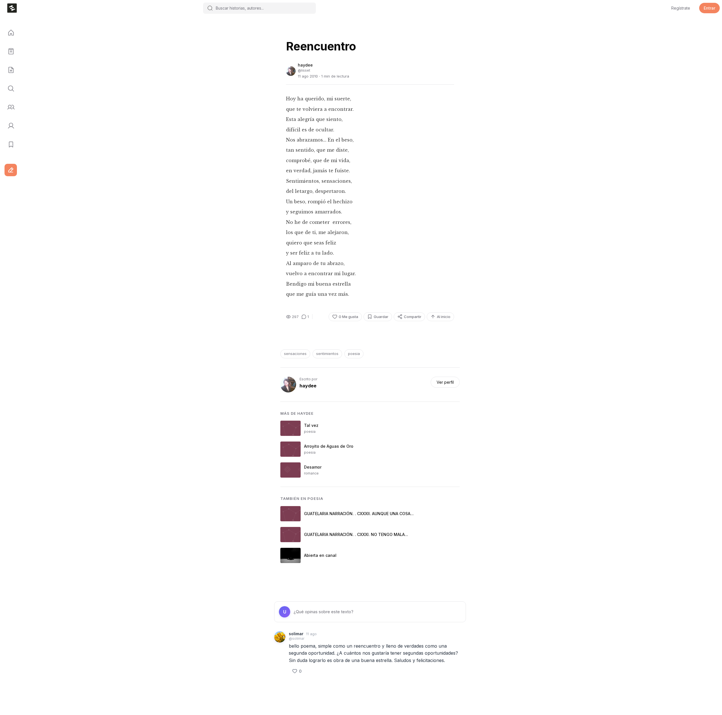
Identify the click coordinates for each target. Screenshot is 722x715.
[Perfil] (9, 126)
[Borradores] (9, 70)
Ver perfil (445, 382)
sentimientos (327, 353)
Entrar (709, 8)
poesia (354, 353)
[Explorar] (9, 89)
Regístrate (680, 8)
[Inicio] (9, 33)
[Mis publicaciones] (9, 51)
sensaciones (295, 353)
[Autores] (9, 107)
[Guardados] (9, 145)
